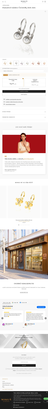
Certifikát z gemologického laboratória (13, 99)
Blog (3, 386)
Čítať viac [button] (28, 320)
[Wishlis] (42, 1)
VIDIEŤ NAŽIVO (24, 94)
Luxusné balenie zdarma (10, 104)
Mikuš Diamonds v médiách (8, 385)
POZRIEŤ (24, 339)
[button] (2, 318)
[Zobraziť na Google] (3, 324)
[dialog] (24, 400)
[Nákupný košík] (45, 1)
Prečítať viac (26, 400)
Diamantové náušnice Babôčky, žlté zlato (24, 220)
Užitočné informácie (6, 383)
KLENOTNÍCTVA (24, 292)
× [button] (46, 392)
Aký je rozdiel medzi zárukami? (24, 88)
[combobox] (24, 71)
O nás (3, 381)
